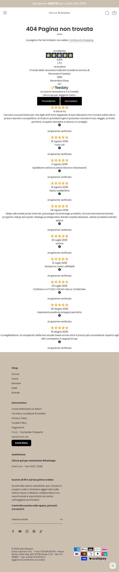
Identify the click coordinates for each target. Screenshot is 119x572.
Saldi (14, 388)
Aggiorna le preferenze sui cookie (28, 560)
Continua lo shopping (81, 40)
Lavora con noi (20, 436)
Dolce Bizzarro (26, 548)
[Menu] (5, 13)
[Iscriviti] (60, 519)
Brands (16, 392)
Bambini (16, 383)
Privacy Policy (19, 418)
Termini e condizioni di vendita (29, 413)
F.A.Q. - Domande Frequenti (27, 432)
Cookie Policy (19, 423)
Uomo (15, 378)
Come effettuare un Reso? (27, 409)
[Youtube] (20, 531)
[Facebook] (13, 531)
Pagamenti (18, 427)
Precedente (48, 101)
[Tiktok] (40, 531)
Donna (15, 374)
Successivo (71, 101)
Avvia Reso (21, 442)
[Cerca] (107, 13)
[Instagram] (27, 531)
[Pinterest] (34, 531)
